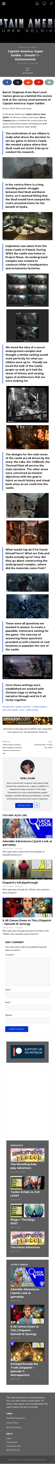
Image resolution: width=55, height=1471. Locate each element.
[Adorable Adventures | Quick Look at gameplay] (27, 828)
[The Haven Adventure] (27, 1238)
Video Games (31, 47)
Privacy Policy (12, 1422)
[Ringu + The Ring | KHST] (27, 1210)
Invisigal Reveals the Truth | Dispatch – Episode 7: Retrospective (24, 1369)
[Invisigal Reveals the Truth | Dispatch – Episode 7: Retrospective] (27, 1351)
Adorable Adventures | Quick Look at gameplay (27, 843)
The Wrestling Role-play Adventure (24, 1166)
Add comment (27, 73)
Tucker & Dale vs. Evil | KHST (25, 1193)
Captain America (39, 707)
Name (8, 990)
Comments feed (13, 1446)
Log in (9, 1438)
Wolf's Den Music (14, 1427)
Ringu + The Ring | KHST (23, 1221)
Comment (10, 955)
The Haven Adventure (25, 1247)
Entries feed (11, 1442)
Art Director (8, 707)
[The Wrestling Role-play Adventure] (27, 1155)
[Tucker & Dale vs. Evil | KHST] (27, 1182)
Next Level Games (10, 710)
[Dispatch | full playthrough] (27, 869)
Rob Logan (19, 848)
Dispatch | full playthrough (20, 882)
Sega (22, 710)
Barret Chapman (23, 707)
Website (8, 1015)
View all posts (24, 805)
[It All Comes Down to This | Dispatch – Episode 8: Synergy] (27, 907)
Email (8, 1002)
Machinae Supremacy (15, 1418)
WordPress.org (13, 1450)
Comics (21, 47)
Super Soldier (32, 710)
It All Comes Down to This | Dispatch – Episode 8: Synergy (27, 922)
